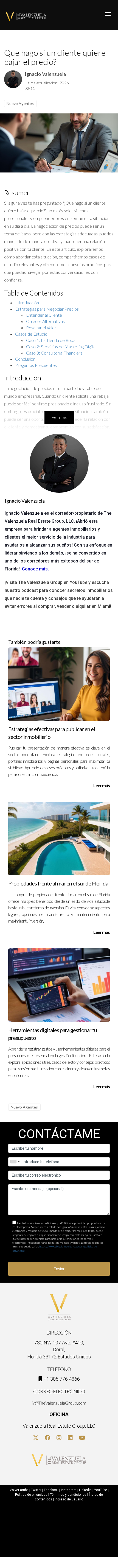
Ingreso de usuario (69, 1499)
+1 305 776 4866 (61, 1379)
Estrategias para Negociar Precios (47, 308)
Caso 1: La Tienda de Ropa (50, 340)
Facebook (51, 1490)
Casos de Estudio (31, 333)
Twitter (36, 1490)
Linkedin (85, 1490)
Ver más (59, 417)
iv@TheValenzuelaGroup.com (59, 1402)
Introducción (27, 302)
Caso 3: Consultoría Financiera (54, 352)
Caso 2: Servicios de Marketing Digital (61, 346)
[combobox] (15, 1161)
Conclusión (25, 358)
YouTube (100, 1490)
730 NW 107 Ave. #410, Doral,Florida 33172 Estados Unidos (59, 1350)
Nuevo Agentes (20, 103)
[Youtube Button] (82, 1438)
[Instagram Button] (59, 1438)
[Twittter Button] (35, 1438)
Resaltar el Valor (41, 327)
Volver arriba (19, 1490)
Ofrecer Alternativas (45, 321)
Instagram (69, 1490)
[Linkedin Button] (70, 1438)
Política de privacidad (31, 1495)
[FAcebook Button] (47, 1438)
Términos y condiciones (68, 1495)
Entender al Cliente (44, 314)
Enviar (59, 1269)
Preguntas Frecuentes (36, 365)
